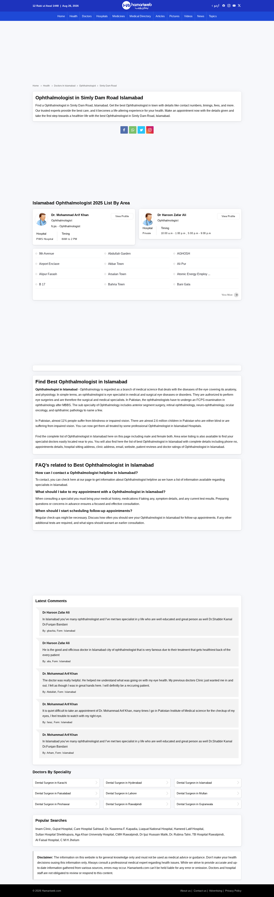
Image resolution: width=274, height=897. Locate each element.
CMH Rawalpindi (126, 834)
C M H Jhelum (69, 840)
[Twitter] (141, 130)
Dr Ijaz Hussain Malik (154, 834)
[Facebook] (124, 130)
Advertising (215, 890)
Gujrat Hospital (62, 828)
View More (227, 294)
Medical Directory (140, 16)
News (200, 16)
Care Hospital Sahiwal (89, 828)
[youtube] (234, 6)
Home (61, 16)
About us (185, 890)
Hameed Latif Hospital (188, 828)
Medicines (118, 16)
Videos (188, 16)
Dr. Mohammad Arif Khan (70, 215)
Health (73, 16)
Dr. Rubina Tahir (180, 834)
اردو (216, 6)
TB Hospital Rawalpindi (208, 834)
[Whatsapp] (132, 130)
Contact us (200, 890)
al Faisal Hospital (47, 840)
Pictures (174, 16)
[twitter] (239, 6)
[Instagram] (229, 6)
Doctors (87, 16)
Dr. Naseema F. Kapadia (121, 828)
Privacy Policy (233, 890)
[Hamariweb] (137, 5)
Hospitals (102, 16)
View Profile (122, 216)
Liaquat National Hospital (155, 828)
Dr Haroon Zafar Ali (172, 215)
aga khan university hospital (94, 834)
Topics (213, 16)
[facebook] (224, 6)
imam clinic (43, 828)
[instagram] (150, 130)
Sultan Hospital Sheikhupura (54, 834)
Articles (160, 16)
